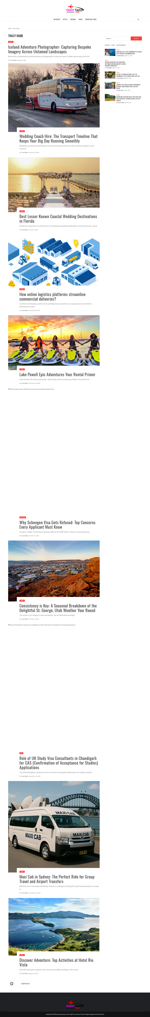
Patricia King (121, 55)
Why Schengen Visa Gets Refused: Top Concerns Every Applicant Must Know (57, 524)
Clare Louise (121, 90)
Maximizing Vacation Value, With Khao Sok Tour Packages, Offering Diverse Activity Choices (128, 99)
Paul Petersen (121, 102)
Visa (21, 753)
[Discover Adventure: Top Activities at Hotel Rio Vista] (54, 926)
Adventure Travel (91, 19)
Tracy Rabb (13, 60)
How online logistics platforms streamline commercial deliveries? (52, 296)
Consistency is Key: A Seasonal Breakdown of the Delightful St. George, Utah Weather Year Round (58, 607)
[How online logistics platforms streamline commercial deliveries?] (54, 262)
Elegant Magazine (90, 1014)
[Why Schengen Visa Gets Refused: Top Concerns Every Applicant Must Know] (54, 453)
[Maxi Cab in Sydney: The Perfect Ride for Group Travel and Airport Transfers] (54, 826)
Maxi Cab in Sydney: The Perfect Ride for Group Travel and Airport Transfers (57, 879)
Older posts (25, 983)
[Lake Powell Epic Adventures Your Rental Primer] (54, 342)
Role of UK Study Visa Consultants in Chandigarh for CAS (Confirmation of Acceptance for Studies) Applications (58, 762)
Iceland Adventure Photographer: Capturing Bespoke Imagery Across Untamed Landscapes (49, 49)
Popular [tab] (107, 45)
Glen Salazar (121, 78)
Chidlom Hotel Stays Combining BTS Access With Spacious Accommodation (129, 53)
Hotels (65, 19)
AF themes (101, 1014)
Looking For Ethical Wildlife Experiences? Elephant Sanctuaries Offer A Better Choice (128, 86)
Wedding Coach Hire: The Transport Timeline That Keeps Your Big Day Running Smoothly (58, 138)
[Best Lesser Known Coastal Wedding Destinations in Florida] (54, 184)
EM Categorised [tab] (121, 45)
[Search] (138, 19)
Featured (22, 517)
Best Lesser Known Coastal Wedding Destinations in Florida (58, 218)
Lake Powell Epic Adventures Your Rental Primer (57, 374)
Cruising (73, 19)
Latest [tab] (113, 45)
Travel (80, 19)
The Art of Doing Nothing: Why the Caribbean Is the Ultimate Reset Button (128, 75)
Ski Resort (56, 19)
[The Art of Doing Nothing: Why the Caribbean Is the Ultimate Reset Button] (110, 75)
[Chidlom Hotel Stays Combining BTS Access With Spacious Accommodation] (110, 52)
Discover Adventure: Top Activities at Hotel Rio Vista (56, 962)
